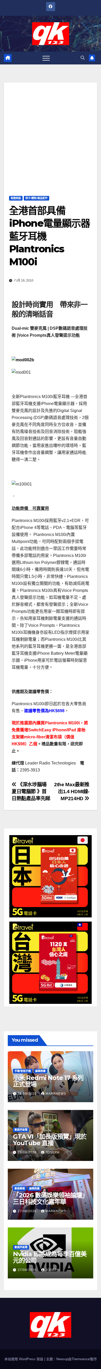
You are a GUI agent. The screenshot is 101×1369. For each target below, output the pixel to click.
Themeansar (80, 1359)
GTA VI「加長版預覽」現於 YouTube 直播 (49, 1140)
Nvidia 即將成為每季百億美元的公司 (49, 1257)
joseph (53, 1152)
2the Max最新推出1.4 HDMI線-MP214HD (71, 791)
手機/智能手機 (23, 1071)
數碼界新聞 (21, 1129)
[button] (83, 58)
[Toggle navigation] (46, 58)
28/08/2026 (28, 1093)
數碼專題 (20, 1188)
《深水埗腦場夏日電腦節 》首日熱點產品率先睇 (31, 791)
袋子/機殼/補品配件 (36, 198)
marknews (56, 1093)
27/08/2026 (28, 1211)
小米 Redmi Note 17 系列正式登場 (48, 1081)
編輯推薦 (40, 1071)
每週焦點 (16, 198)
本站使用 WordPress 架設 (24, 1359)
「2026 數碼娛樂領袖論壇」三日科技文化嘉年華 (50, 1198)
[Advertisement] (50, 133)
